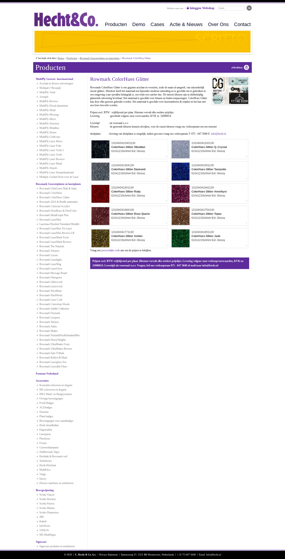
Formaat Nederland (47, 373)
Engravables (45, 429)
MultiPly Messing (49, 114)
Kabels (43, 521)
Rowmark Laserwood (50, 286)
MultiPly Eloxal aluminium (53, 105)
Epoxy (42, 478)
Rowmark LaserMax (50, 219)
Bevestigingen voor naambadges (56, 420)
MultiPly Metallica (49, 128)
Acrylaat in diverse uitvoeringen (56, 83)
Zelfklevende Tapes (49, 452)
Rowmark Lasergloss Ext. (53, 362)
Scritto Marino (47, 508)
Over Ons (218, 24)
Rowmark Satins (48, 326)
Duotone (44, 411)
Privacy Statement (108, 554)
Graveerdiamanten (49, 447)
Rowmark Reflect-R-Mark (53, 357)
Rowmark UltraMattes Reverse (55, 348)
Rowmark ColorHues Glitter (54, 197)
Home (61, 58)
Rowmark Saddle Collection (54, 308)
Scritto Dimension (49, 512)
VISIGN (44, 530)
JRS (41, 516)
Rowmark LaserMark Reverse (55, 241)
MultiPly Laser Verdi (50, 154)
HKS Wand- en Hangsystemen (55, 394)
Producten (116, 24)
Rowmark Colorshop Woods (54, 304)
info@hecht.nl (218, 133)
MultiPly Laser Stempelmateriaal (56, 172)
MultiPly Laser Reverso (52, 159)
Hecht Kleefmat (47, 465)
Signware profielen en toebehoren (57, 546)
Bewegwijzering (45, 490)
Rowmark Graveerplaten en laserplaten (100, 58)
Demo (138, 24)
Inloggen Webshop (201, 8)
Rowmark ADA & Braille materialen (58, 201)
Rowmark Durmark (49, 313)
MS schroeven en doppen (52, 389)
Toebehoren (45, 460)
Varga (42, 474)
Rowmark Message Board (53, 273)
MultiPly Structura (49, 123)
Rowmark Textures (49, 250)
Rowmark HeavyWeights (52, 339)
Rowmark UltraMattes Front (54, 344)
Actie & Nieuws (186, 24)
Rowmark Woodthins (50, 290)
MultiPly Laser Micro (50, 141)
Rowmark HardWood (50, 295)
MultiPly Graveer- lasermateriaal (54, 79)
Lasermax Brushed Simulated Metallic (59, 224)
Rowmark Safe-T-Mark (51, 353)
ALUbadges (45, 407)
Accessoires (42, 380)
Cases (157, 24)
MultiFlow (45, 469)
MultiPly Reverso (48, 101)
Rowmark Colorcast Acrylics (54, 206)
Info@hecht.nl (213, 554)
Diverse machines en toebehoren (56, 483)
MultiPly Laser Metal (50, 163)
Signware (41, 541)
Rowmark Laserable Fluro (53, 366)
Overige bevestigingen (51, 398)
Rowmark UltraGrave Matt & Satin (58, 188)
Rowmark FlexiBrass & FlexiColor (58, 210)
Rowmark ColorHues (50, 192)
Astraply (44, 96)
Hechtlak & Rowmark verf (53, 456)
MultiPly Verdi (47, 92)
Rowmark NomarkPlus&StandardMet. (59, 335)
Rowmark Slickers (49, 322)
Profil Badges (46, 403)
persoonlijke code (110, 250)
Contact (242, 24)
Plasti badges (46, 416)
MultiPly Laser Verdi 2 (51, 150)
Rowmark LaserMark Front (54, 237)
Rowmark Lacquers (49, 317)
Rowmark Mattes (48, 330)
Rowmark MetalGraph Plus (54, 215)
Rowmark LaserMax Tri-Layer (55, 228)
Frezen (43, 443)
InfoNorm (44, 525)
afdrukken (236, 67)
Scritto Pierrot (46, 503)
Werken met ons (175, 8)
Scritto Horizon (47, 499)
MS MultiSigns (47, 534)
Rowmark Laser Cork (50, 299)
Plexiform (44, 438)
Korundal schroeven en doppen (55, 385)
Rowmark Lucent (48, 255)
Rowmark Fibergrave (50, 277)
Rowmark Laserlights (50, 259)
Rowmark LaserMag (50, 264)
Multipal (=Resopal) (50, 87)
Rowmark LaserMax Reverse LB (56, 233)
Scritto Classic (47, 494)
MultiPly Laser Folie (50, 145)
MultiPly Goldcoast (49, 136)
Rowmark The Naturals (51, 246)
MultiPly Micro (47, 119)
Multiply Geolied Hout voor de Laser (59, 176)
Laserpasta (45, 434)
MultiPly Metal (47, 110)
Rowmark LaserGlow (50, 268)
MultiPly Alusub (48, 168)
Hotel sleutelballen (49, 425)
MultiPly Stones (48, 132)
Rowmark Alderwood (50, 282)
